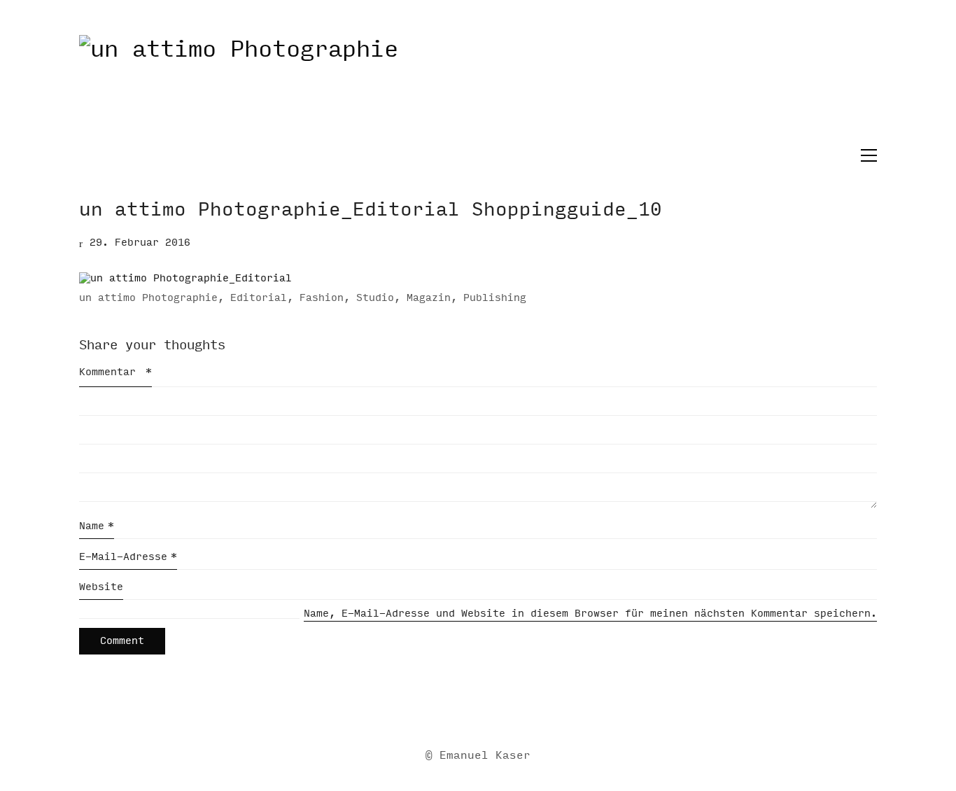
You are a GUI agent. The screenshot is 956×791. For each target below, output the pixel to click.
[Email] (424, 710)
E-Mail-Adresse (128, 557)
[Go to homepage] (478, 90)
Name (96, 526)
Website (101, 587)
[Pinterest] (529, 710)
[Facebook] (459, 710)
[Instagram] (494, 710)
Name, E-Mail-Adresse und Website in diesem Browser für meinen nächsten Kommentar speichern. (590, 614)
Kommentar (115, 372)
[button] (865, 155)
